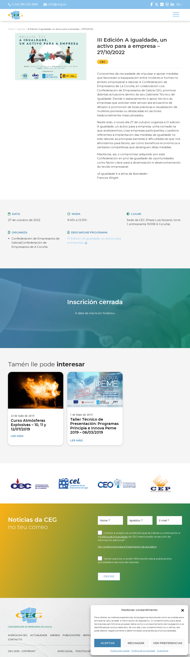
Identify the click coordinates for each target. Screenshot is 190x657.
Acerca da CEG (17, 635)
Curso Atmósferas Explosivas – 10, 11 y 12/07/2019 (28, 424)
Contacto (15, 639)
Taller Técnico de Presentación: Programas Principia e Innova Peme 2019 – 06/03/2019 (94, 426)
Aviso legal (162, 650)
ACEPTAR (107, 643)
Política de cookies (120, 650)
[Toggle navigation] (176, 15)
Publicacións (71, 635)
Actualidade (38, 635)
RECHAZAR (136, 643)
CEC (102, 62)
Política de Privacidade (114, 536)
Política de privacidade (143, 650)
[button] (182, 610)
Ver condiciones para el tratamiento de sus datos (127, 546)
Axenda (55, 635)
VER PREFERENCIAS (167, 643)
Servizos (89, 635)
